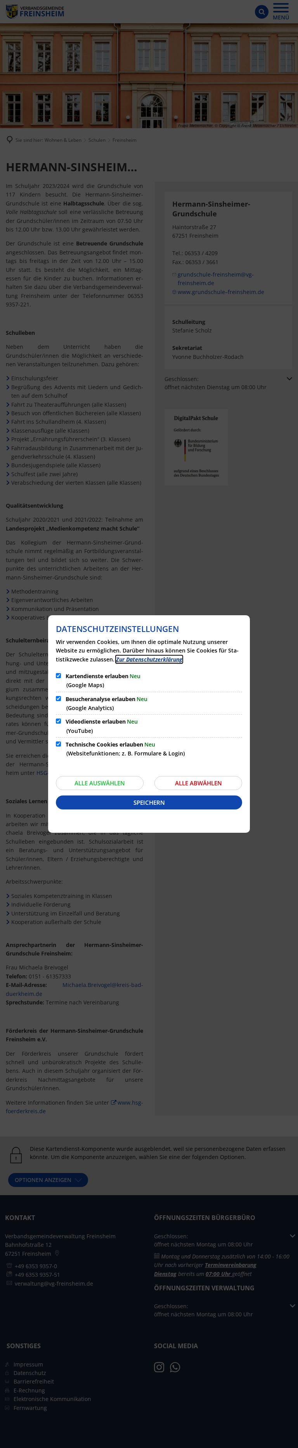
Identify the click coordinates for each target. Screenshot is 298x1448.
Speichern (149, 802)
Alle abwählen (198, 783)
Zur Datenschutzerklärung (149, 659)
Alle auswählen (99, 783)
